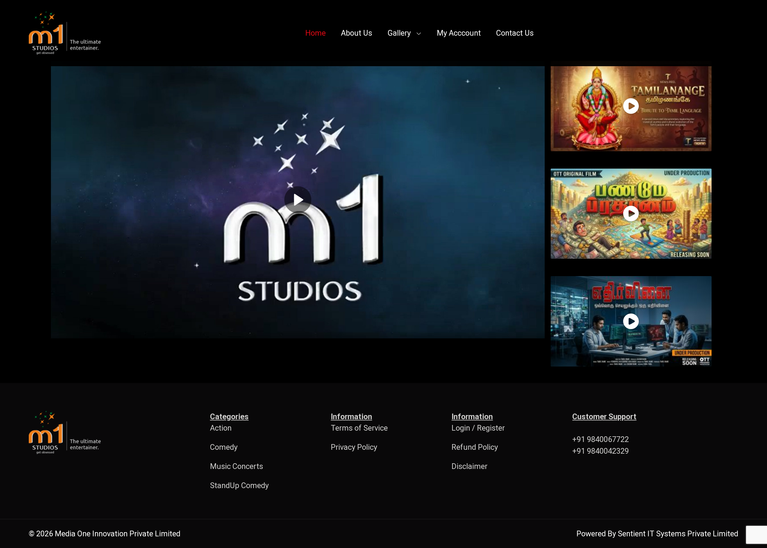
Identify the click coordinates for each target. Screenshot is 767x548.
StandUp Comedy (239, 485)
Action (221, 427)
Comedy (224, 447)
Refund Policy (475, 447)
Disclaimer (469, 466)
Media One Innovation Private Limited (117, 533)
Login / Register (478, 427)
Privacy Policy (354, 447)
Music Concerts (236, 466)
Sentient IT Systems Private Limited (678, 533)
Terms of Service (359, 427)
